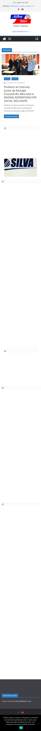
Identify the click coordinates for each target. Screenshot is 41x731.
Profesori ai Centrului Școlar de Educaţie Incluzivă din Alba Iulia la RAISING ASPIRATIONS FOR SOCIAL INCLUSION (20, 94)
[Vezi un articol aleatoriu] (36, 38)
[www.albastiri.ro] (4, 38)
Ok (21, 728)
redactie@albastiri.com (22, 701)
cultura (7, 79)
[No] (38, 723)
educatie (14, 79)
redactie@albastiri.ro (20, 31)
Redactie (22, 83)
